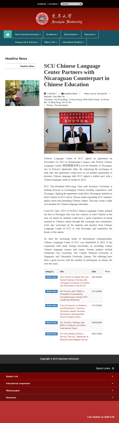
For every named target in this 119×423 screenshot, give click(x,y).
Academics (51, 34)
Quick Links (104, 368)
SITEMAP (53, 4)
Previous (48, 131)
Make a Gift (50, 42)
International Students (73, 42)
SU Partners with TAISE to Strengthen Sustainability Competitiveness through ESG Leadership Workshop (73, 295)
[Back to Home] (59, 18)
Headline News (27, 66)
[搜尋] (81, 3)
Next (108, 131)
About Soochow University (27, 34)
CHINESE (41, 4)
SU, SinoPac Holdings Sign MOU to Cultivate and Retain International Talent (73, 325)
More (107, 271)
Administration (70, 34)
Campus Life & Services (26, 42)
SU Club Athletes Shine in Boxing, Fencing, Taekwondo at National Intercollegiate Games (74, 336)
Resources (89, 34)
